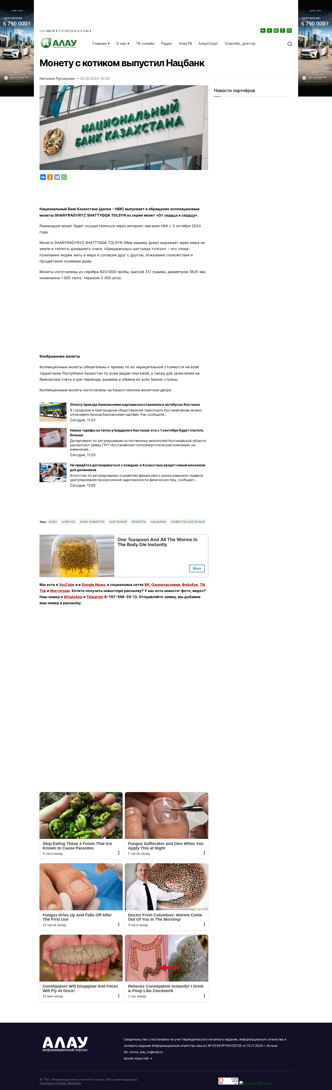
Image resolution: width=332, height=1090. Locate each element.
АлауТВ (185, 43)
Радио (166, 43)
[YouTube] (289, 30)
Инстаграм (60, 590)
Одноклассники (165, 584)
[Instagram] (276, 30)
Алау (53, 522)
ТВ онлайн (145, 43)
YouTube (67, 584)
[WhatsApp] (64, 177)
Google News (93, 584)
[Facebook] (283, 30)
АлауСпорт (208, 43)
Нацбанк (158, 522)
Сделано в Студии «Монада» (60, 1083)
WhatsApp (73, 597)
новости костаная (188, 522)
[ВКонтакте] (263, 30)
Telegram (95, 597)
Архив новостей (136, 1058)
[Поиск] (289, 43)
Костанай (118, 522)
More (197, 568)
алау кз (68, 522)
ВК (147, 584)
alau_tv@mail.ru (151, 1052)
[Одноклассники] (270, 30)
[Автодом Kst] (17, 545)
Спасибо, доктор (240, 43)
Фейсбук (190, 584)
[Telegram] (57, 177)
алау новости (92, 522)
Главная (99, 43)
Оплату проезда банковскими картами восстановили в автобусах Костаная (135, 404)
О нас (121, 43)
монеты (139, 522)
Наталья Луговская (57, 78)
